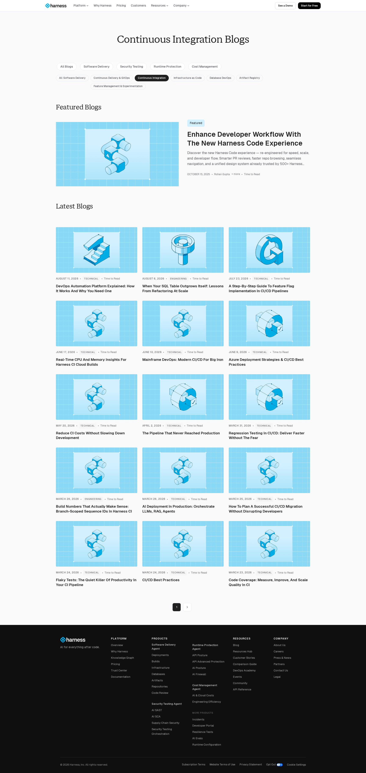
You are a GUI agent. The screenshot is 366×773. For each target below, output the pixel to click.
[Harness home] (57, 5)
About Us (280, 645)
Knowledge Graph (122, 657)
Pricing (121, 5)
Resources (158, 5)
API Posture (199, 655)
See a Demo (285, 5)
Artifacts (157, 680)
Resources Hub (242, 651)
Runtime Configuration (206, 744)
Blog (236, 645)
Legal (277, 676)
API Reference (242, 689)
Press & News (282, 657)
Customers (138, 5)
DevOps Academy (244, 670)
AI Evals (197, 738)
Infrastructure (160, 667)
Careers (279, 651)
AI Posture (199, 667)
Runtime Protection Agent (205, 646)
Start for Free (309, 5)
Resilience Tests (202, 731)
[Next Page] (187, 607)
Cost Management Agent (204, 687)
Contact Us (281, 670)
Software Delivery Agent (164, 646)
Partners (279, 664)
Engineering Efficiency (206, 701)
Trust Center (119, 670)
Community (240, 683)
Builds (156, 661)
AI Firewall (199, 674)
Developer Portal (203, 725)
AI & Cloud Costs (203, 695)
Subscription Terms (193, 764)
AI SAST (157, 710)
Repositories (160, 686)
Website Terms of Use (222, 764)
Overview (117, 645)
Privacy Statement (251, 764)
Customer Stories (244, 657)
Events (237, 676)
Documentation (120, 676)
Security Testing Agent (167, 703)
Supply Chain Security (165, 722)
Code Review (160, 692)
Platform (79, 5)
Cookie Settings (296, 764)
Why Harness (102, 5)
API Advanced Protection (208, 661)
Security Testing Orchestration (162, 731)
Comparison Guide (244, 664)
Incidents (198, 719)
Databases (158, 674)
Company (179, 5)
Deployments (160, 655)
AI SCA (156, 716)
